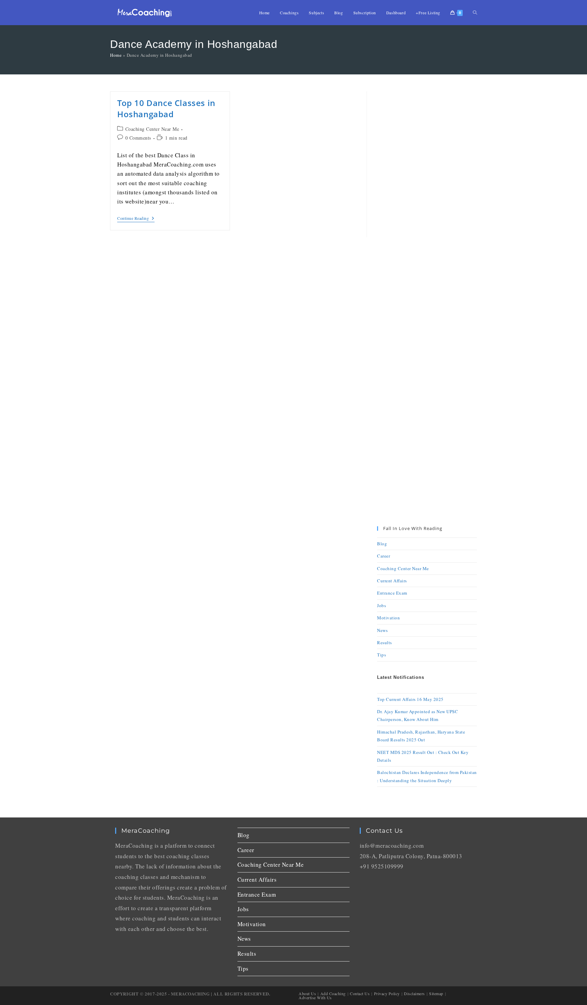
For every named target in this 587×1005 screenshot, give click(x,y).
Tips (381, 655)
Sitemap (436, 993)
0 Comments (138, 138)
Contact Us (360, 993)
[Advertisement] (427, 193)
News (382, 630)
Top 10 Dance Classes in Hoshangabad (166, 108)
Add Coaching (333, 993)
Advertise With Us (315, 997)
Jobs (381, 605)
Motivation (388, 618)
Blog (382, 544)
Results (384, 642)
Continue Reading (136, 218)
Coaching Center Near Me (152, 129)
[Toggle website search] (475, 12)
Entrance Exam (392, 593)
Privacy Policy (387, 993)
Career (383, 556)
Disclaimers (414, 993)
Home (116, 55)
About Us (307, 993)
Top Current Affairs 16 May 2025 (410, 699)
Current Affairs (392, 581)
